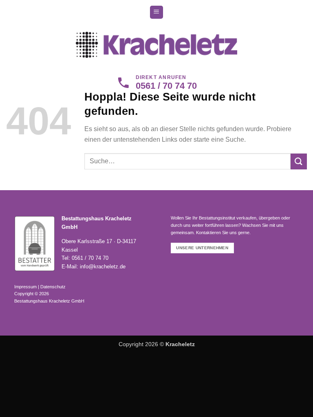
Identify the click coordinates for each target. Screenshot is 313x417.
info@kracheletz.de (103, 266)
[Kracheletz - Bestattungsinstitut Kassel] (157, 44)
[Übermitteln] (299, 161)
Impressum (25, 286)
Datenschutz (53, 286)
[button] (156, 12)
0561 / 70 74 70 (90, 258)
